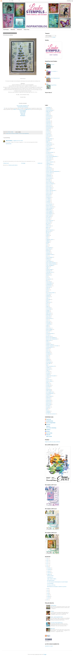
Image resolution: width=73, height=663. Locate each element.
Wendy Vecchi (48, 401)
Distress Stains (49, 193)
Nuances (47, 289)
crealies (47, 166)
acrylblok (47, 112)
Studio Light (48, 363)
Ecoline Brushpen (49, 208)
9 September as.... (50, 577)
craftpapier (48, 163)
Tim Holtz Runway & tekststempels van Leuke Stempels (57, 581)
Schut (47, 319)
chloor (47, 151)
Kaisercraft (48, 251)
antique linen (48, 123)
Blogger (45, 654)
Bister (47, 137)
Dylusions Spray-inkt (50, 206)
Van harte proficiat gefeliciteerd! (56, 622)
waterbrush (48, 397)
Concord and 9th (49, 155)
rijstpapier (48, 311)
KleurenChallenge (49, 257)
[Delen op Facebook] (19, 132)
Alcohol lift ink (48, 116)
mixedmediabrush (49, 283)
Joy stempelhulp (49, 247)
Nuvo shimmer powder (50, 292)
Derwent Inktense (49, 172)
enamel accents (49, 215)
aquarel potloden (49, 126)
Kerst (14, 133)
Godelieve (48, 429)
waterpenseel (48, 400)
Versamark (48, 386)
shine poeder (48, 330)
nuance (47, 288)
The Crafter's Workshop (51, 427)
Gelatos (47, 224)
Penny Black (48, 299)
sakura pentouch (49, 318)
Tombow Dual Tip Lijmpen (51, 375)
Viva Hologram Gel (49, 392)
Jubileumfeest (48, 249)
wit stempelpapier (23, 110)
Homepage (23, 163)
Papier (47, 298)
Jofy (47, 246)
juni (48, 590)
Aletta (7, 133)
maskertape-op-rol (49, 272)
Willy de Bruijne (9, 140)
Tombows (48, 377)
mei (48, 591)
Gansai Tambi (48, 221)
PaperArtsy (48, 296)
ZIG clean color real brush (51, 413)
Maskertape (48, 270)
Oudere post (40, 163)
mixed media (48, 281)
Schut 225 (48, 321)
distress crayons (49, 182)
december (49, 568)
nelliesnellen (48, 287)
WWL (47, 409)
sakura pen (48, 317)
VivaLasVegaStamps (25, 133)
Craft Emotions (49, 159)
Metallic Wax (48, 274)
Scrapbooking (48, 323)
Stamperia (48, 343)
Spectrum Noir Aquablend (51, 337)
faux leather (48, 217)
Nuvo (47, 291)
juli (48, 588)
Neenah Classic (49, 285)
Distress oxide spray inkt (50, 190)
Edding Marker (48, 209)
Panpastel (48, 295)
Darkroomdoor (49, 170)
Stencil (47, 355)
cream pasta (48, 167)
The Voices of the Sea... (51, 585)
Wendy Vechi (48, 403)
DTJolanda (48, 201)
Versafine (48, 383)
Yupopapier (48, 411)
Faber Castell (48, 216)
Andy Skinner (48, 122)
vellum (47, 382)
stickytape (48, 359)
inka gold (47, 242)
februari (48, 596)
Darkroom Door (49, 168)
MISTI (47, 280)
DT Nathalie (48, 200)
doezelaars (48, 195)
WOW (47, 408)
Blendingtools (22, 115)
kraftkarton (48, 258)
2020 (47, 558)
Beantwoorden (8, 143)
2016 (47, 565)
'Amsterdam (48, 107)
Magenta (47, 266)
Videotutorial (48, 389)
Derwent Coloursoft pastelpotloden (52, 171)
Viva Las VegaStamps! (50, 422)
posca (47, 303)
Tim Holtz (20, 133)
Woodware (48, 405)
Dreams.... (52, 611)
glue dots (48, 232)
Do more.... (53, 64)
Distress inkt (22, 113)
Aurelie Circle (48, 134)
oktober (48, 571)
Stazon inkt (23, 114)
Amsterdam (48, 121)
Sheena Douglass (49, 329)
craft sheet (48, 160)
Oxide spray (48, 294)
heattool (47, 235)
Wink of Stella (48, 404)
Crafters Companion (50, 161)
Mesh (15, 109)
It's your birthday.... (50, 583)
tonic (47, 378)
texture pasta (48, 368)
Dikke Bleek (48, 179)
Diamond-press (49, 176)
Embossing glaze (49, 210)
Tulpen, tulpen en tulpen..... (52, 578)
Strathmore (48, 360)
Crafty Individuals (49, 164)
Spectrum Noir (48, 336)
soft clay (47, 334)
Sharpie (47, 326)
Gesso (47, 228)
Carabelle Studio (49, 144)
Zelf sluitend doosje (50, 580)
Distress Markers (49, 187)
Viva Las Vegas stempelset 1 (22, 105)
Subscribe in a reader (49, 646)
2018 (47, 561)
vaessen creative (49, 381)
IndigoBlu (48, 240)
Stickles (47, 358)
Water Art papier (49, 396)
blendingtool (48, 140)
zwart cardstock (23, 111)
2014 (47, 599)
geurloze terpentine (49, 230)
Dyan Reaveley (49, 433)
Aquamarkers (48, 125)
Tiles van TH (20, 109)
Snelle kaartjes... (54, 605)
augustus (49, 574)
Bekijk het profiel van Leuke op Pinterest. (52, 441)
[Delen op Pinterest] (20, 132)
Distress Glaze (48, 185)
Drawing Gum (48, 197)
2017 (47, 563)
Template (16, 133)
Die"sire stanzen (49, 178)
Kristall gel (48, 259)
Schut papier (48, 322)
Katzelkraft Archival (49, 254)
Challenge (48, 149)
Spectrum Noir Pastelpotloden (51, 338)
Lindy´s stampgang (49, 265)
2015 (47, 566)
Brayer (47, 141)
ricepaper (48, 310)
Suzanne (48, 77)
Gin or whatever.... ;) (54, 71)
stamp (47, 341)
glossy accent (48, 231)
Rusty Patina (48, 315)
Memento (48, 273)
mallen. (47, 268)
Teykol (47, 370)
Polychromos (48, 302)
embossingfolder (49, 212)
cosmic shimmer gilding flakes (51, 156)
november (49, 569)
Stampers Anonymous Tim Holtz (52, 345)
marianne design (49, 269)
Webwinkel (13, 29)
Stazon (47, 349)
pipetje (47, 300)
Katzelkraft (48, 253)
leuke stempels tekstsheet (51, 262)
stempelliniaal (48, 353)
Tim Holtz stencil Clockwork (23, 106)
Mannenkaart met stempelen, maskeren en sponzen (56, 586)
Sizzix (47, 332)
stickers (47, 356)
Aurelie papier (48, 136)
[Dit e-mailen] (15, 132)
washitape (48, 394)
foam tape (48, 219)
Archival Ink (48, 131)
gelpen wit (48, 227)
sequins (47, 325)
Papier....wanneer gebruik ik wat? (57, 616)
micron (47, 277)
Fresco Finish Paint (49, 220)
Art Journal (48, 133)
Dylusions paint (49, 205)
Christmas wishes (50, 575)
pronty (47, 304)
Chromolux (48, 153)
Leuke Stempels (49, 261)
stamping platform (49, 347)
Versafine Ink (48, 385)
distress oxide (48, 189)
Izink (47, 243)
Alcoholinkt (48, 118)
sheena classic (48, 328)
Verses (47, 388)
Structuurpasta (48, 362)
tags (47, 364)
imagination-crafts (49, 239)
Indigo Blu (48, 434)
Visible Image (48, 390)
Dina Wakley (48, 181)
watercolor (48, 398)
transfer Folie (48, 379)
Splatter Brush (48, 340)
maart (48, 594)
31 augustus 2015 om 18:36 (17, 140)
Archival (47, 130)
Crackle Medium (49, 157)
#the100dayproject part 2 (55, 78)
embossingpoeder (49, 213)
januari (48, 597)
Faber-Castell (49, 436)
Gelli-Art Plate (48, 225)
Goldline (47, 234)
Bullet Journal (48, 142)
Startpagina (6, 29)
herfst (47, 238)
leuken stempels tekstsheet (51, 264)
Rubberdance (48, 314)
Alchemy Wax (48, 115)
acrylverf (47, 114)
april (48, 593)
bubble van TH (28, 109)
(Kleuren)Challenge (49, 110)
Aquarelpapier (48, 127)
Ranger (47, 306)
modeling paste (49, 284)
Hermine (48, 431)
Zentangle (48, 412)
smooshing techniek (49, 333)
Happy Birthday (53, 85)
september (49, 572)
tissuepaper (48, 373)
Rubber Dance (48, 313)
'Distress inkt (48, 108)
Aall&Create (48, 111)
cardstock (48, 146)
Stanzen (47, 348)
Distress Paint (48, 191)
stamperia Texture (49, 344)
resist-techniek (48, 309)
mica (47, 276)
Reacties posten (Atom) (13, 165)
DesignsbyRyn (48, 175)
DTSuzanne (48, 202)
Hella (47, 84)
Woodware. (48, 407)
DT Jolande (48, 198)
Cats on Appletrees (49, 148)
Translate (53, 37)
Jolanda (47, 63)
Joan (47, 70)
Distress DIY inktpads (50, 183)
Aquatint (47, 129)
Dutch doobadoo (49, 204)
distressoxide (48, 194)
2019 (47, 560)
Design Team (26, 29)
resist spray (48, 307)
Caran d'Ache (48, 145)
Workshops (19, 29)
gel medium (48, 223)
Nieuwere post (6, 163)
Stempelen (48, 352)
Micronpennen (48, 279)
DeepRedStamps (49, 421)
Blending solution (49, 138)
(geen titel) (53, 628)
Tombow (47, 374)
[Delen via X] (18, 132)
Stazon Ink (48, 351)
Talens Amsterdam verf (50, 366)
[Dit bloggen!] (17, 132)
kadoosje (48, 250)
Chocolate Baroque (49, 152)
